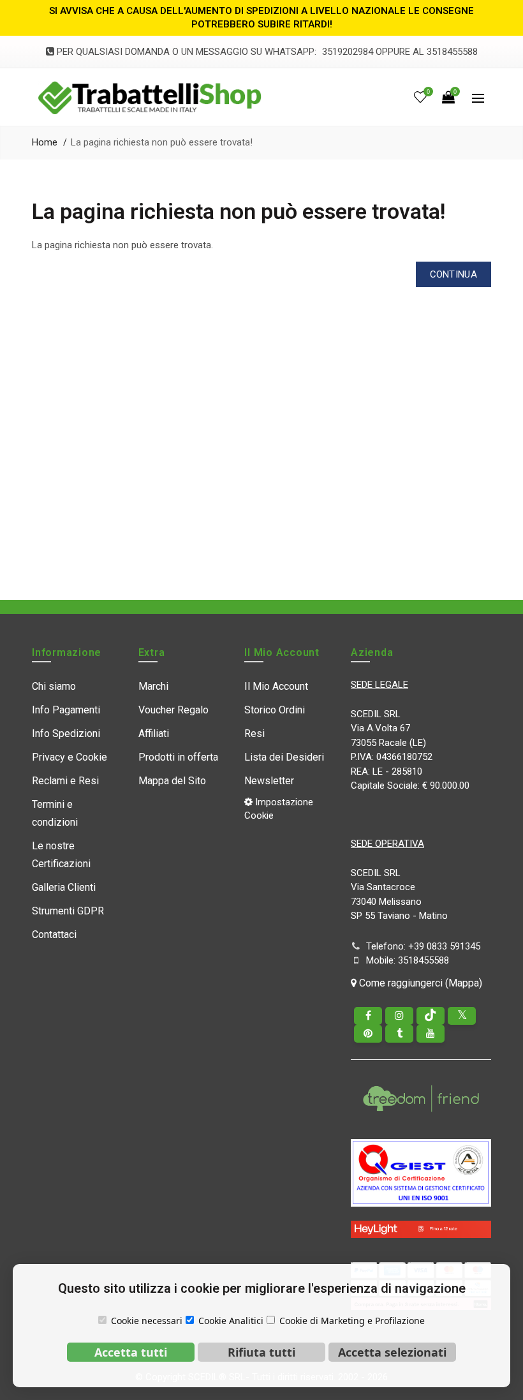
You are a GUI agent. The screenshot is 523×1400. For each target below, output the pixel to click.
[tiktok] (430, 1016)
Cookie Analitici (230, 1320)
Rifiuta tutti (261, 1352)
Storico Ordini (274, 710)
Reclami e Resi (65, 781)
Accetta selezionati (392, 1352)
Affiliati (153, 733)
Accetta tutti (130, 1352)
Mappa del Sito (172, 781)
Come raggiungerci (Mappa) (419, 983)
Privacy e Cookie (69, 757)
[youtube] (430, 1034)
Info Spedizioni (66, 733)
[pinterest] (368, 1034)
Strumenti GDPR (68, 911)
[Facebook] (368, 1016)
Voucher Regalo (173, 710)
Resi (254, 733)
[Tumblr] (399, 1034)
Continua (453, 274)
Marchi (153, 686)
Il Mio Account (276, 686)
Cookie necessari (146, 1320)
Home (44, 142)
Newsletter (269, 781)
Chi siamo (54, 686)
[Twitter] (462, 1016)
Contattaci (54, 934)
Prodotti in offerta (178, 757)
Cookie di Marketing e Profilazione (352, 1320)
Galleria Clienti (64, 887)
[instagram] (399, 1016)
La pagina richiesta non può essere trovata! (162, 142)
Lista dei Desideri (284, 757)
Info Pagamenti (66, 710)
